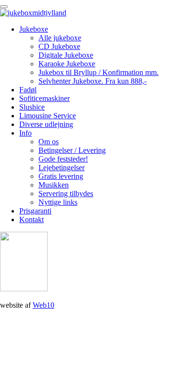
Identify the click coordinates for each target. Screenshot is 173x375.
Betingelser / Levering (72, 150)
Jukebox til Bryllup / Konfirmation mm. (98, 72)
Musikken (53, 185)
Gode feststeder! (63, 159)
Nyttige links (57, 202)
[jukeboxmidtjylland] (33, 13)
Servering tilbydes (65, 193)
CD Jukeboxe (59, 46)
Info (25, 133)
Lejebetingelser (61, 167)
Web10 (43, 305)
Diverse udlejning (46, 124)
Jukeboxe (33, 29)
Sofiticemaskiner (44, 98)
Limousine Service (47, 116)
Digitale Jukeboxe (65, 55)
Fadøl (28, 90)
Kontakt (31, 219)
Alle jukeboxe (59, 38)
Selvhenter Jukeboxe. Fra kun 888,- (92, 81)
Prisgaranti (35, 211)
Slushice (32, 107)
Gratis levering (60, 176)
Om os (48, 142)
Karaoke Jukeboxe (66, 64)
